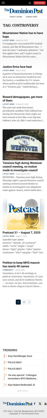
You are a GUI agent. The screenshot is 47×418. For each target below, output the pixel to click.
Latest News (8, 40)
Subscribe (39, 3)
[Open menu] (3, 3)
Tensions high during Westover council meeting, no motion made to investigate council (22, 166)
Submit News (31, 17)
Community (8, 270)
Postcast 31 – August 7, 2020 (21, 232)
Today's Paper (16, 17)
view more (22, 390)
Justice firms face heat (17, 66)
